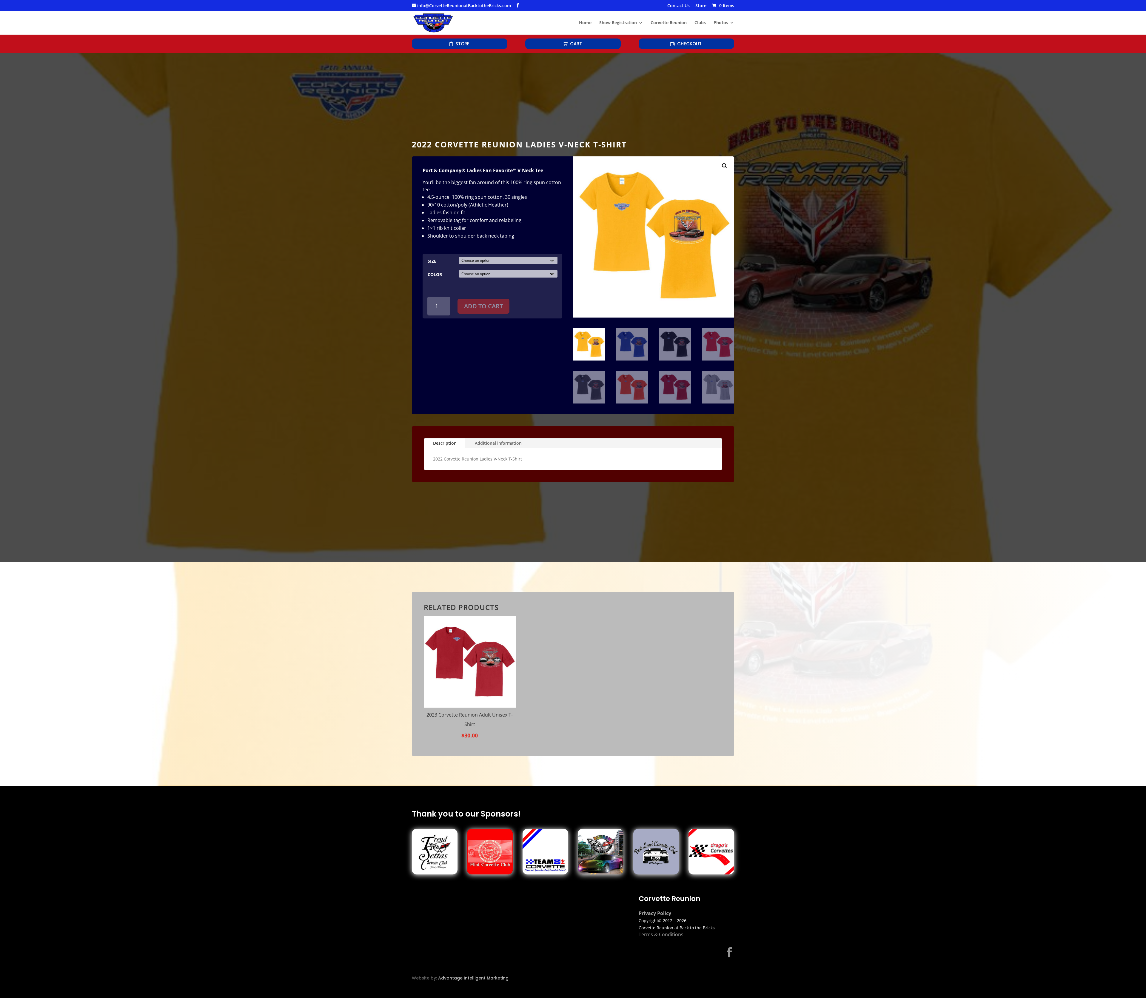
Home (585, 23)
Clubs (700, 23)
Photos (721, 23)
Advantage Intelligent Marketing (473, 978)
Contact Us (678, 6)
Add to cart (483, 306)
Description (445, 443)
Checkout (689, 44)
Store (700, 6)
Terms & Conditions (661, 934)
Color (435, 274)
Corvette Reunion (669, 23)
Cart (576, 44)
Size (432, 261)
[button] (724, 166)
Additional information (498, 443)
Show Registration (618, 23)
